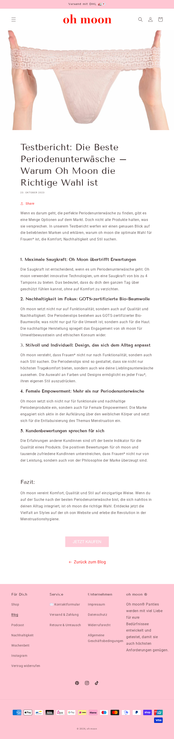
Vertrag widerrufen (25, 666)
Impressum (96, 604)
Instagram (19, 655)
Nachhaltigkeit (22, 635)
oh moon (92, 728)
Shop (15, 604)
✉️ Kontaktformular (65, 604)
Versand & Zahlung (64, 614)
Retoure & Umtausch (65, 625)
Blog (14, 614)
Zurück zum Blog (90, 562)
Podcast (17, 625)
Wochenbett (20, 645)
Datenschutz (97, 614)
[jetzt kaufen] (87, 541)
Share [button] (30, 203)
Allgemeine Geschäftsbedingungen (105, 638)
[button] (14, 19)
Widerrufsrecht (99, 625)
